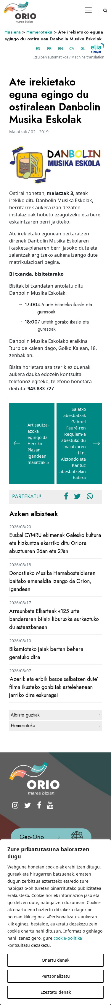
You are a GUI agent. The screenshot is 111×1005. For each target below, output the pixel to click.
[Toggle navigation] (88, 10)
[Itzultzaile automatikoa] (97, 48)
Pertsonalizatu (55, 976)
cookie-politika (68, 938)
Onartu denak (55, 960)
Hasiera (12, 32)
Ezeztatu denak (56, 992)
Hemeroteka (39, 32)
